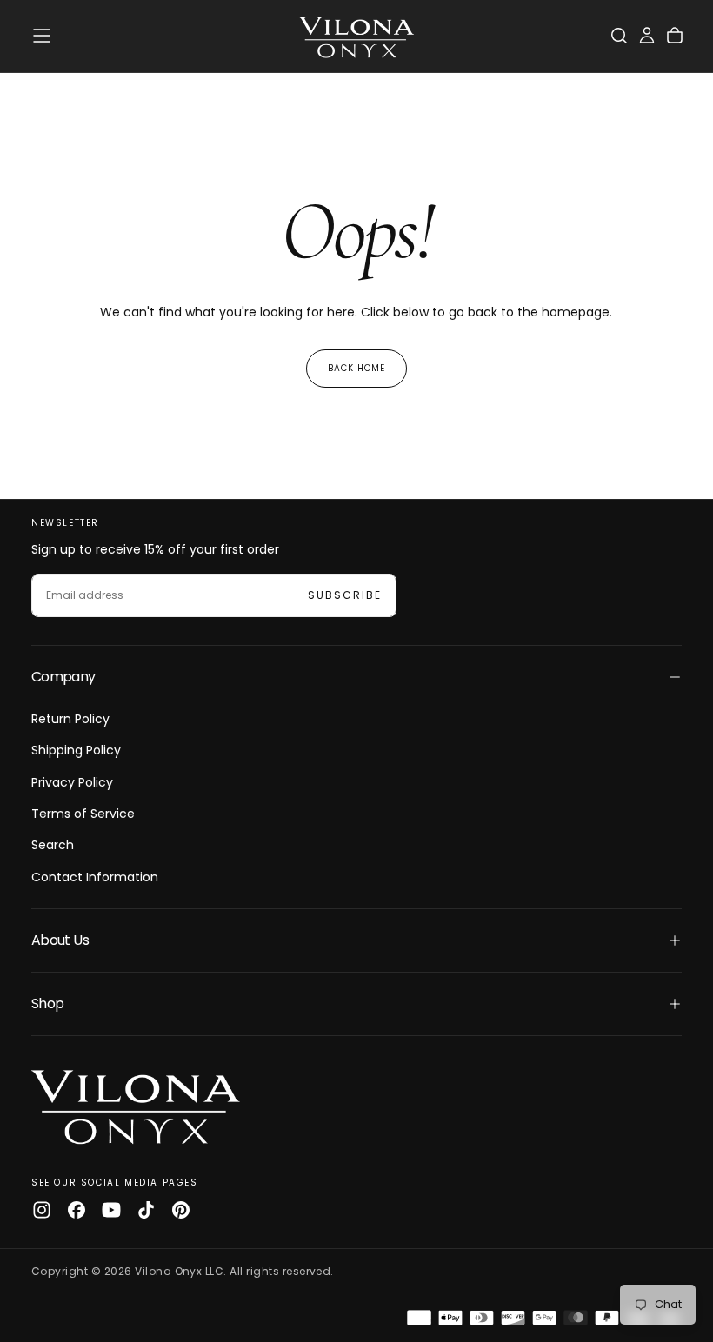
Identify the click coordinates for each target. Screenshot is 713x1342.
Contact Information (94, 877)
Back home (356, 368)
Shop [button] (47, 1003)
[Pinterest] (180, 1209)
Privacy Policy (72, 782)
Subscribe (345, 595)
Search (52, 845)
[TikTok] (146, 1209)
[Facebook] (76, 1209)
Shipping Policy (76, 750)
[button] (41, 35)
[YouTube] (111, 1209)
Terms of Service (83, 813)
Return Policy (70, 718)
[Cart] (674, 36)
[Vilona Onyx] (135, 1105)
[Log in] (646, 36)
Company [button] (63, 677)
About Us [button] (60, 940)
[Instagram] (41, 1209)
